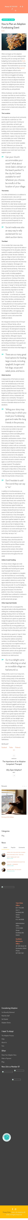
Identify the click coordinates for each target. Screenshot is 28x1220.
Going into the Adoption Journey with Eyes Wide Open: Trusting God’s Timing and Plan (16, 855)
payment (22, 68)
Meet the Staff (6, 1016)
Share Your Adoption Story (9, 1055)
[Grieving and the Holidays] (14, 802)
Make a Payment (6, 1058)
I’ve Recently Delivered (8, 1012)
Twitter (11, 747)
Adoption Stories (6, 1023)
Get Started (5, 1019)
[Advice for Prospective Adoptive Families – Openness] (3, 863)
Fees (3, 1046)
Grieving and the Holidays (8, 817)
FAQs (3, 1039)
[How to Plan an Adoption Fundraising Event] (14, 42)
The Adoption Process (8, 1036)
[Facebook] (20, 6)
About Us (4, 1042)
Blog (3, 30)
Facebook (4, 747)
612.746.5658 (13, 6)
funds (23, 61)
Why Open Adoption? (14, 770)
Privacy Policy (7, 1212)
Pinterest (17, 747)
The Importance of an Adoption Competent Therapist (14, 762)
